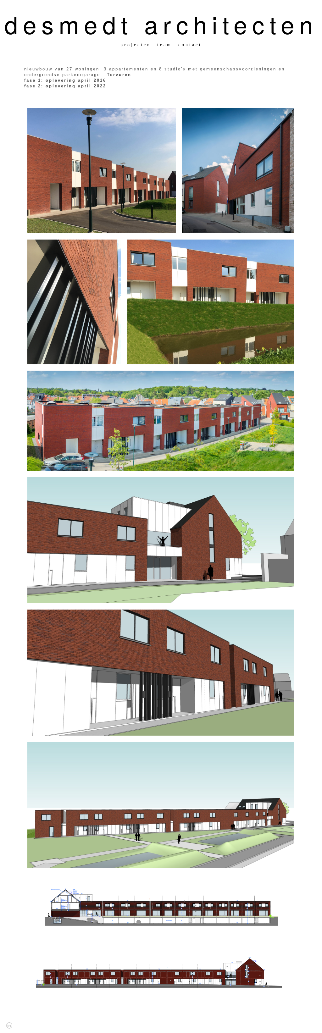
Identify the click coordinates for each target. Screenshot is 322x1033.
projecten (135, 44)
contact (190, 44)
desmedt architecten (161, 24)
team (164, 44)
